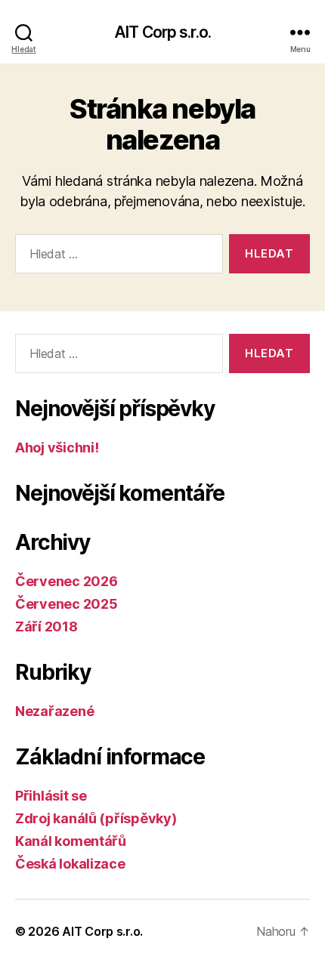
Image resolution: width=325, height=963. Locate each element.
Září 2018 (46, 626)
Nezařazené (54, 711)
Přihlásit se (51, 796)
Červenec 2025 (66, 604)
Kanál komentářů (70, 841)
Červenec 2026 (66, 581)
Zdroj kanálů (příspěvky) (96, 818)
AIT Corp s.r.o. (162, 32)
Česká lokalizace (70, 864)
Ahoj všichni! (57, 447)
